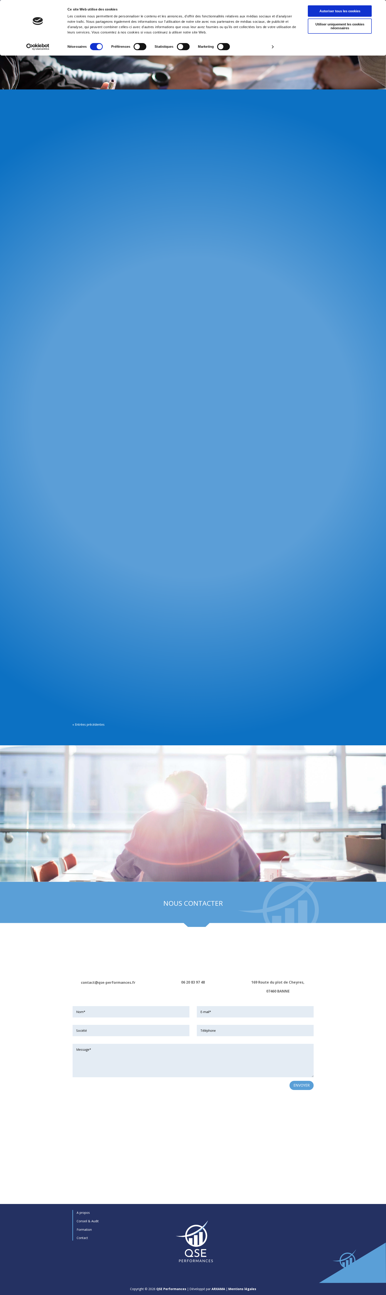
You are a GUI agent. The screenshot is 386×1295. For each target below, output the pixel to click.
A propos (83, 1212)
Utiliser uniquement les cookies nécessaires (339, 26)
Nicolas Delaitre (91, 274)
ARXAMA (218, 1289)
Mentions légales (242, 1289)
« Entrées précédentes (88, 724)
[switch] (140, 46)
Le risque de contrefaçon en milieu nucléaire (128, 472)
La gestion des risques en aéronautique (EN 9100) (133, 676)
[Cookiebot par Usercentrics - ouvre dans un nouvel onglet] (37, 47)
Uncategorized (130, 683)
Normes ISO (128, 274)
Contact (82, 1238)
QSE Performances (171, 1289)
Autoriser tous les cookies (339, 11)
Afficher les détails (253, 47)
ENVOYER (302, 1085)
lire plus (84, 291)
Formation (84, 1229)
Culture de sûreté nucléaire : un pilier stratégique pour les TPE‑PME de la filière (168, 267)
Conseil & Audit (88, 1221)
